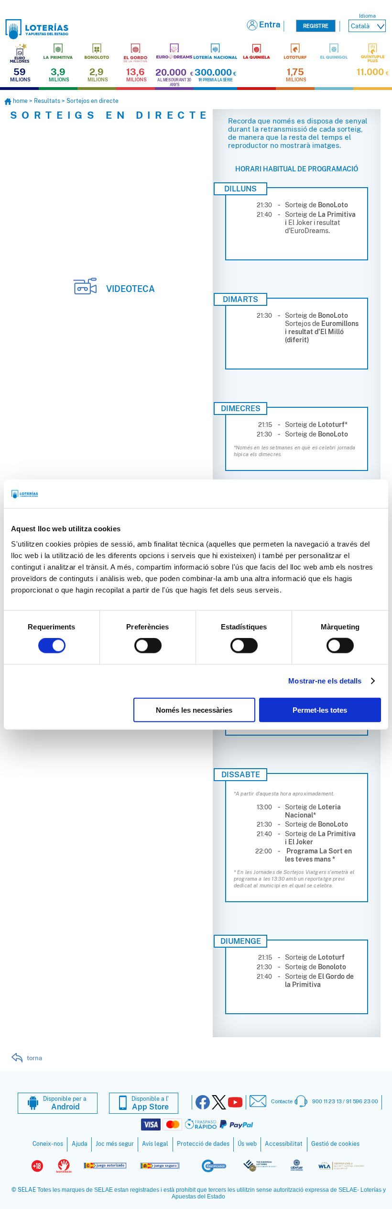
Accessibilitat (284, 1144)
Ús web (247, 1144)
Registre (315, 25)
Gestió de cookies (335, 1144)
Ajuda (79, 1144)
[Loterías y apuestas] (37, 37)
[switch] (148, 645)
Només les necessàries (194, 709)
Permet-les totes (320, 709)
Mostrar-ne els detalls (324, 681)
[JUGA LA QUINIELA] (256, 65)
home (20, 101)
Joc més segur (115, 1144)
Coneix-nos (48, 1144)
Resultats (47, 101)
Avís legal (155, 1144)
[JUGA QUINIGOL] (334, 65)
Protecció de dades (203, 1144)
